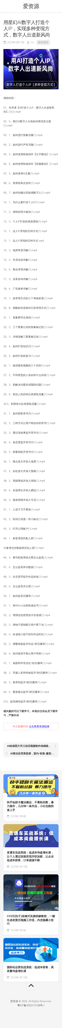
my (32, 42)
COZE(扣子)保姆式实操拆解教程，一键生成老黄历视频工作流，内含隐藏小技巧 (31, 920)
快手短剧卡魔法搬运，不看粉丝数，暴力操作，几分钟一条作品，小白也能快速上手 (30, 806)
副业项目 (43, 42)
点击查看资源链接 (39, 726)
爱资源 (31, 6)
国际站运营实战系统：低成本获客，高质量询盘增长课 (30, 969)
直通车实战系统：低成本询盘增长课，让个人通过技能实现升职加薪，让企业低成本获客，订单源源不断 (30, 856)
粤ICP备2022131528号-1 (31, 1005)
